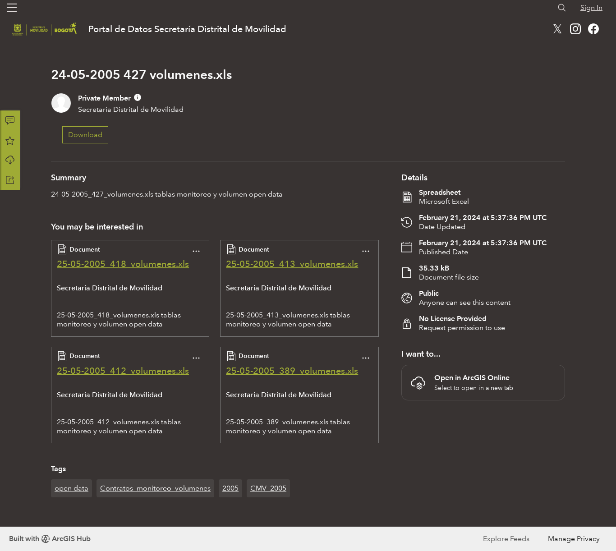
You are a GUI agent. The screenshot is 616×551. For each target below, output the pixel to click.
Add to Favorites (10, 140)
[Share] (10, 180)
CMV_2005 (268, 488)
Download (10, 160)
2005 (230, 488)
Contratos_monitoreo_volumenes (155, 488)
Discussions (10, 120)
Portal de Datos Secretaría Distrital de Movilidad (187, 28)
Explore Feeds (506, 538)
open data (71, 488)
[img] (137, 97)
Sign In (591, 7)
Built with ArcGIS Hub (50, 538)
